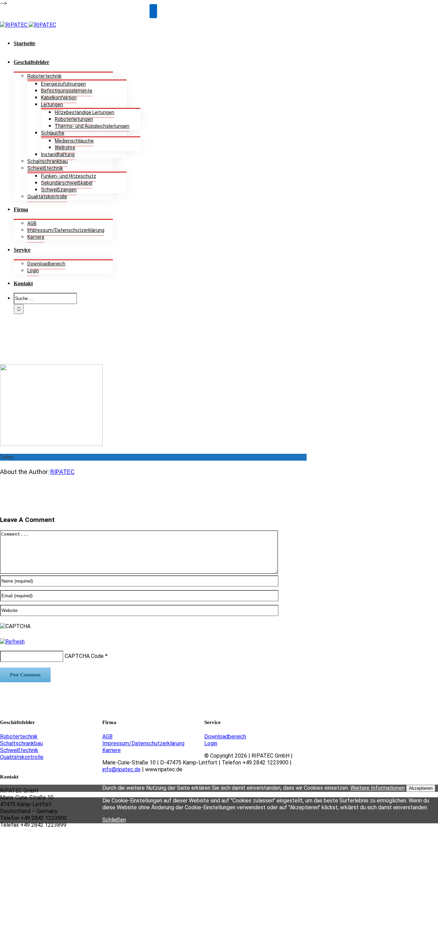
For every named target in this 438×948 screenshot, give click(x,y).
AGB (107, 736)
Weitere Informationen (377, 788)
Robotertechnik (19, 736)
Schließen (114, 819)
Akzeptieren (421, 788)
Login (210, 743)
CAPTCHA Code (84, 656)
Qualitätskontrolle (21, 757)
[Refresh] (12, 641)
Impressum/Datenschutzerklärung (143, 743)
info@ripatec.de (121, 769)
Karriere (111, 750)
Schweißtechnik (19, 750)
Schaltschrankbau (21, 743)
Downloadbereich (225, 736)
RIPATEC (62, 471)
